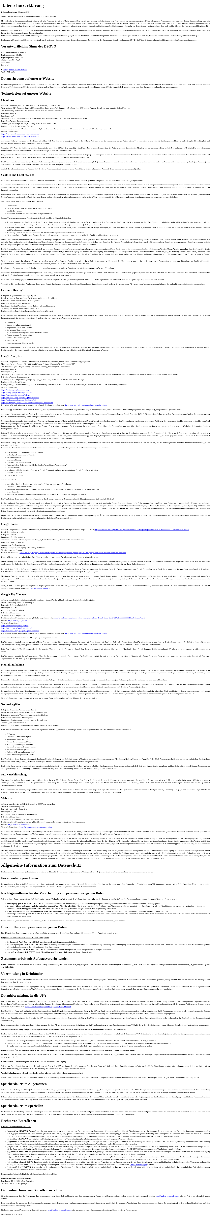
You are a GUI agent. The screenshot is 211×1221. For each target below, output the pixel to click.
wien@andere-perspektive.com (15, 70)
